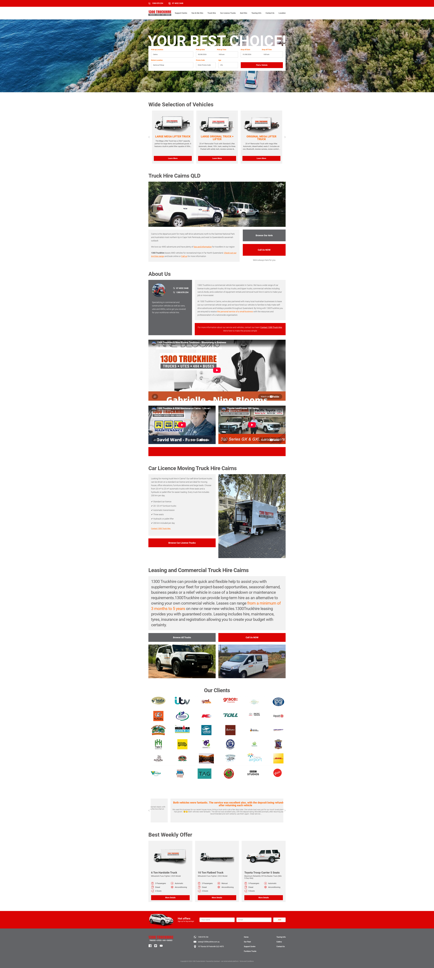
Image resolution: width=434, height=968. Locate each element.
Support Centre (181, 13)
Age (219, 60)
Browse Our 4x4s (264, 235)
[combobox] (172, 54)
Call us (184, 256)
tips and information (203, 247)
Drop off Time (267, 49)
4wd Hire (243, 13)
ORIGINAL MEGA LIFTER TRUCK (261, 138)
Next (285, 137)
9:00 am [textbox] (221, 54)
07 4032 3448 (177, 3)
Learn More (173, 158)
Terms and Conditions (246, 961)
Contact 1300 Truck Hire (271, 327)
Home (246, 937)
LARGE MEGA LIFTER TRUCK (172, 136)
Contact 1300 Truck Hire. (161, 528)
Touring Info (256, 13)
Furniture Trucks (250, 951)
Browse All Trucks (182, 637)
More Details (170, 898)
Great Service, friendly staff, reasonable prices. (217, 802)
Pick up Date (200, 49)
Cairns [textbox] (155, 54)
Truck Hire (212, 13)
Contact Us (270, 13)
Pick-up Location (157, 49)
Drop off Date (245, 49)
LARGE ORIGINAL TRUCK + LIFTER (217, 138)
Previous (149, 137)
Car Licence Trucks (228, 13)
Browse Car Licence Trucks (182, 542)
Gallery (279, 942)
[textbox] (172, 65)
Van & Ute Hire (197, 13)
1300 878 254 (157, 3)
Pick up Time (221, 49)
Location (282, 13)
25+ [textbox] (221, 65)
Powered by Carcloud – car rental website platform (222, 961)
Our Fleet (247, 942)
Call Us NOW (264, 249)
